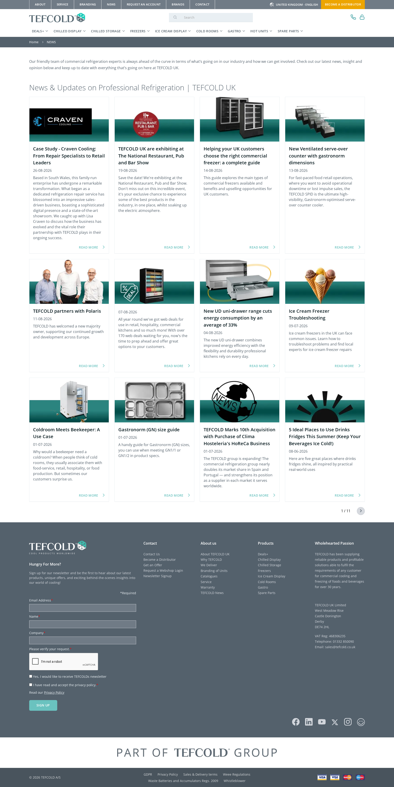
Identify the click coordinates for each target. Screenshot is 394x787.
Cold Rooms (207, 31)
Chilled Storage (106, 31)
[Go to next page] (358, 511)
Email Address (41, 600)
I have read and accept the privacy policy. (65, 685)
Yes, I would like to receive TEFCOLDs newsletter (69, 676)
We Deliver (209, 565)
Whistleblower (235, 781)
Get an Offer (152, 565)
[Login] (362, 18)
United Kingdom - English (297, 5)
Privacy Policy (54, 692)
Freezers (138, 31)
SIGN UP (43, 705)
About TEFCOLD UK (215, 554)
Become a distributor (343, 4)
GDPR (148, 774)
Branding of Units (214, 571)
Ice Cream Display (171, 31)
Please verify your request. (50, 649)
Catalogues (209, 576)
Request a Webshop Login (163, 570)
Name (34, 616)
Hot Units (259, 31)
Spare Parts (288, 31)
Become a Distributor (159, 559)
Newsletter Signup (157, 576)
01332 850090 (343, 641)
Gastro (234, 31)
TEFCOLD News (212, 593)
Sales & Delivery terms (200, 774)
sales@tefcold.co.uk (339, 647)
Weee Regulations (236, 774)
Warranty (208, 587)
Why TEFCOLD (211, 559)
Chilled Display (68, 31)
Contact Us (151, 554)
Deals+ (38, 31)
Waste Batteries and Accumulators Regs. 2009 (183, 781)
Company (37, 633)
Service (206, 582)
